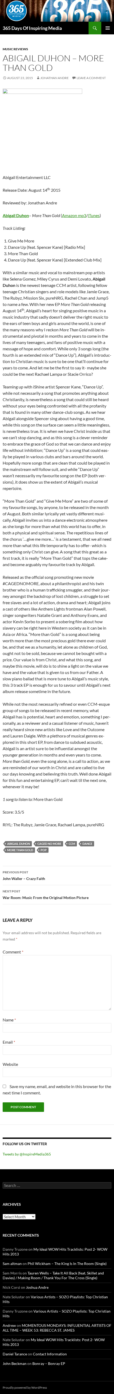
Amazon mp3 (74, 215)
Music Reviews (15, 49)
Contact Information (50, 1354)
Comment (13, 951)
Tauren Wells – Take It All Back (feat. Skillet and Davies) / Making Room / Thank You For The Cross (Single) (53, 1275)
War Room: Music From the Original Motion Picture (46, 894)
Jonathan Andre (54, 78)
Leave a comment (91, 78)
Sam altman (12, 1263)
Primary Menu (107, 28)
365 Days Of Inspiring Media (32, 28)
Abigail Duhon (16, 215)
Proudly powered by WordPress (25, 1388)
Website (10, 1064)
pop (44, 850)
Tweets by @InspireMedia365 (27, 1154)
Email (9, 1041)
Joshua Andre (37, 1287)
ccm (72, 843)
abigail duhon (18, 843)
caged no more (49, 843)
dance (87, 843)
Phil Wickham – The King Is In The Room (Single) (67, 1263)
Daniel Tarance (15, 1354)
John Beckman (15, 1363)
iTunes (94, 215)
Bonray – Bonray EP (48, 1363)
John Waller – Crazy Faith (24, 875)
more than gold (20, 850)
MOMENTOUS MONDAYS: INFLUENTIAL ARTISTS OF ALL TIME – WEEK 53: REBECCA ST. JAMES (57, 1327)
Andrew (9, 1325)
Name (9, 1019)
